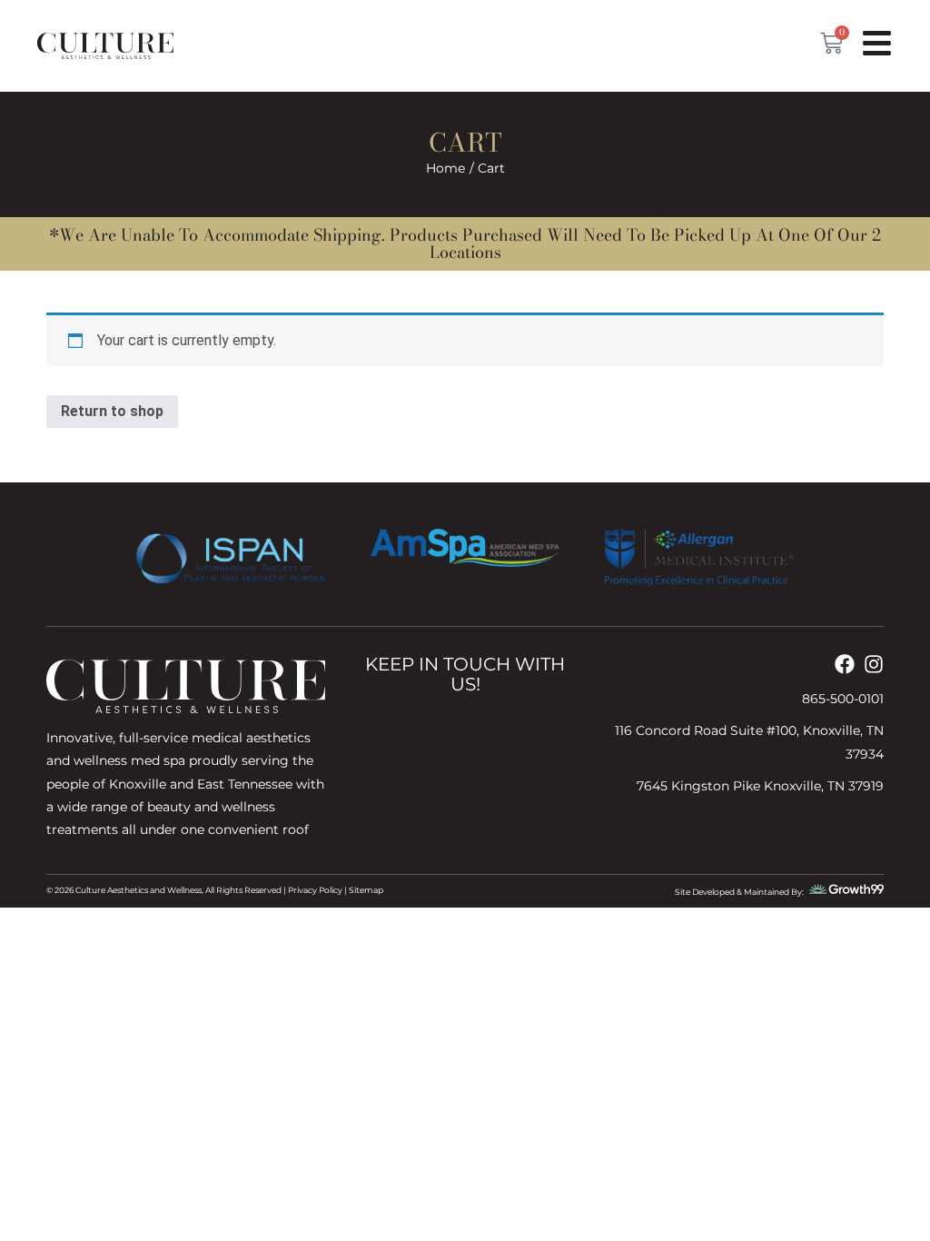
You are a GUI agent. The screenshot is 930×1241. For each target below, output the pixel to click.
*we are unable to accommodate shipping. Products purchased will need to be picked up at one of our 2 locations (465, 244)
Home (445, 168)
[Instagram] (874, 664)
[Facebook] (845, 664)
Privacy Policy (315, 890)
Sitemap (366, 890)
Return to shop (112, 411)
